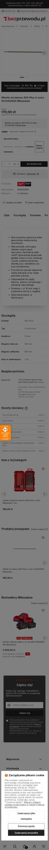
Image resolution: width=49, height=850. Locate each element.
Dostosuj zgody (26, 826)
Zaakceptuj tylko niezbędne (26, 816)
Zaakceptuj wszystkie (26, 832)
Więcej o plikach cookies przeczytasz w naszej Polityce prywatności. (24, 804)
